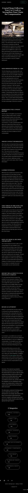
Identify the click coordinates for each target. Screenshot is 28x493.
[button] (23, 2)
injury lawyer (13, 355)
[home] (6, 2)
